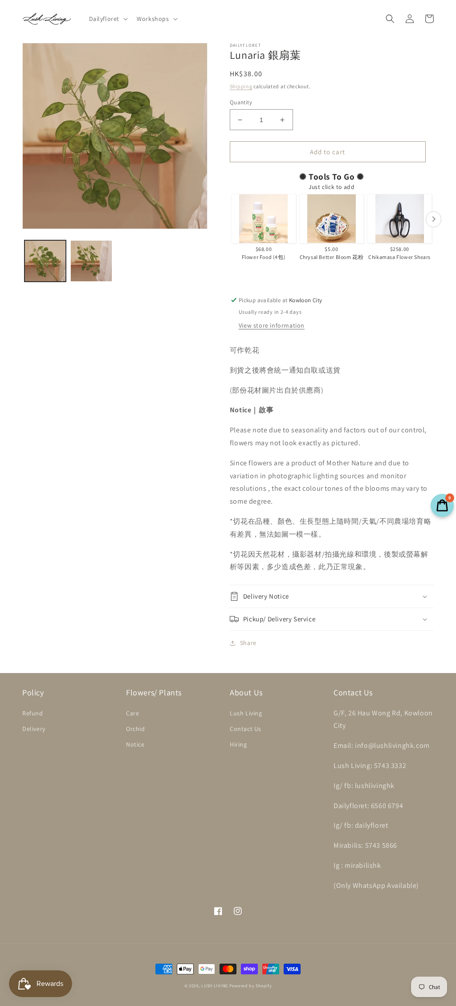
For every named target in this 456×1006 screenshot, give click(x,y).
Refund (32, 713)
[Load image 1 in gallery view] (45, 261)
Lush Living (246, 713)
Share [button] (248, 643)
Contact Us (245, 729)
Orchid (135, 729)
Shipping (241, 86)
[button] (108, 18)
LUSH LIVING (214, 986)
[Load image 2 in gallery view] (91, 261)
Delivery (33, 729)
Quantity (241, 102)
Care (132, 713)
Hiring (238, 744)
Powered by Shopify (250, 986)
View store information (272, 325)
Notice (135, 744)
